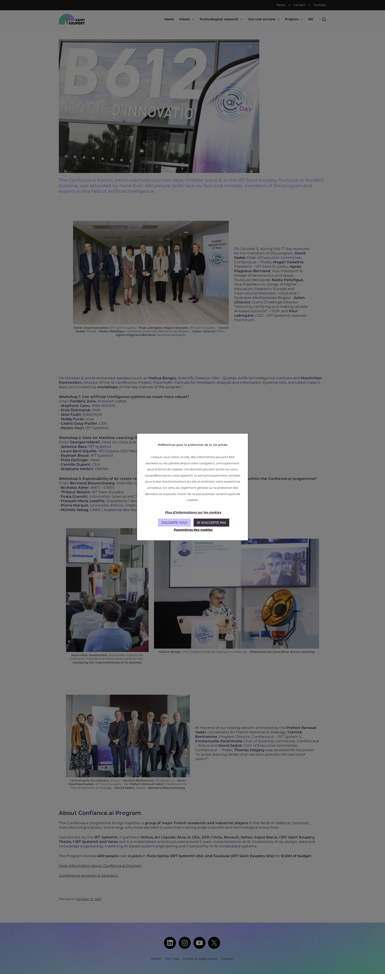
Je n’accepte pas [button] (211, 523)
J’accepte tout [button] (174, 523)
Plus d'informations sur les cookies (193, 512)
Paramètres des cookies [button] (193, 530)
